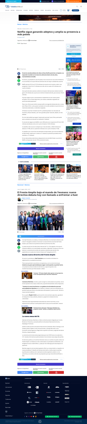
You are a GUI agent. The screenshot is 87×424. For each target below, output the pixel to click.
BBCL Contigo (55, 10)
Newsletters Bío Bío (45, 1)
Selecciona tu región (11, 1)
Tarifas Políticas (8, 415)
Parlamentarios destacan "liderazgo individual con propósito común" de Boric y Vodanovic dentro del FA (46, 308)
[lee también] (27, 275)
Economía (26, 10)
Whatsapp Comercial (53, 416)
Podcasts (7, 10)
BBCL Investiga (48, 10)
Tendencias (36, 10)
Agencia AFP (22, 37)
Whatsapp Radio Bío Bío (75, 416)
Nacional (13, 10)
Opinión (42, 10)
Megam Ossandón (26, 198)
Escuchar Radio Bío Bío (74, 1)
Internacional (19, 10)
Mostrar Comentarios (40, 148)
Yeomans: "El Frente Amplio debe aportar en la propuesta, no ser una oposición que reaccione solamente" (48, 273)
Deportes (31, 10)
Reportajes (8, 407)
